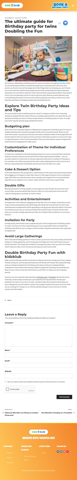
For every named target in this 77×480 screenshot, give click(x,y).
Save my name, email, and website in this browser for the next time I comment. (36, 382)
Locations (8, 446)
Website (8, 371)
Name (7, 350)
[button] (73, 5)
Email (7, 361)
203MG (24, 18)
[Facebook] (58, 451)
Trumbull (10, 463)
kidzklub (53, 277)
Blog (10, 300)
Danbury (10, 453)
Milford (9, 458)
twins (12, 175)
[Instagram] (67, 451)
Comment (9, 323)
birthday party (42, 277)
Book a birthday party (29, 458)
